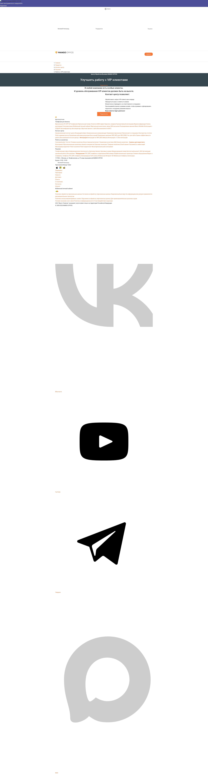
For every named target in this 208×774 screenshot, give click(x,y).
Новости (57, 175)
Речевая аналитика (77, 142)
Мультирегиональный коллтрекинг (102, 146)
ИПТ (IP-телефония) (72, 124)
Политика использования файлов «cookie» (68, 198)
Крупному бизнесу (95, 151)
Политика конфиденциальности (84, 201)
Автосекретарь (76, 128)
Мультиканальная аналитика (72, 144)
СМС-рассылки (115, 126)
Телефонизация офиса (62, 151)
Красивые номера (106, 151)
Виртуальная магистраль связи (100, 126)
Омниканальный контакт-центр (65, 133)
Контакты (58, 184)
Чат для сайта (131, 135)
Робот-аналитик (75, 146)
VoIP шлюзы (94, 156)
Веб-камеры (110, 153)
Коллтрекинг (59, 144)
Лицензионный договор (118, 194)
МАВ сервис (100, 124)
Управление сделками (105, 135)
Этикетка (94, 124)
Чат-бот (68, 142)
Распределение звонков (127, 126)
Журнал (57, 186)
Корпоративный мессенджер (125, 124)
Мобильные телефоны (120, 156)
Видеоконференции (140, 124)
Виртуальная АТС (60, 124)
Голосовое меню (68, 126)
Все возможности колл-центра (69, 137)
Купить (148, 54)
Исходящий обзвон (81, 133)
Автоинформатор (66, 128)
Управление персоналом (114, 133)
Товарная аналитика (113, 144)
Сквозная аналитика (100, 144)
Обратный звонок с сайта (89, 128)
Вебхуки (105, 137)
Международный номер (119, 151)
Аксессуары (131, 156)
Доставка (58, 177)
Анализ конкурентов (88, 144)
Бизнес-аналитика (122, 142)
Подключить (104, 85)
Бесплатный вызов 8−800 (134, 151)
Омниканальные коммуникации (97, 133)
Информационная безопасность (79, 151)
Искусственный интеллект (91, 142)
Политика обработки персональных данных (68, 194)
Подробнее (3, 5)
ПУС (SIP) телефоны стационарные (95, 153)
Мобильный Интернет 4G (106, 156)
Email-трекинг (124, 144)
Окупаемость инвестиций (137, 144)
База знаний (94, 135)
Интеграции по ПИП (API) (95, 137)
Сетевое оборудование (140, 153)
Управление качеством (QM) (108, 142)
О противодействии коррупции (103, 201)
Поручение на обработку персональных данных (96, 198)
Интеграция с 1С (113, 137)
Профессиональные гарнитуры (123, 153)
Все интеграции (122, 137)
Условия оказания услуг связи (64, 201)
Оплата (57, 179)
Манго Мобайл (139, 126)
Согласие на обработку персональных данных (96, 194)
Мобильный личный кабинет (82, 126)
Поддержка (99, 29)
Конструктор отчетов (145, 133)
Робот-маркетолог (86, 146)
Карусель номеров (110, 124)
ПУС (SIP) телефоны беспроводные (79, 156)
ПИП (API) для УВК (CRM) (119, 135)
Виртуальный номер (84, 124)
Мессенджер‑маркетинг (62, 146)
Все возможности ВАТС (104, 128)
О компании (59, 182)
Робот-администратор (62, 135)
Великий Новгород (63, 28)
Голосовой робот (60, 142)
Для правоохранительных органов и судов (124, 198)
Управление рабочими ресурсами (79, 135)
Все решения (71, 153)
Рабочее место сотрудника (130, 133)
